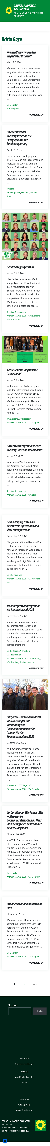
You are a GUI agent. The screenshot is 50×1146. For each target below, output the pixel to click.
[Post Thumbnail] (25, 236)
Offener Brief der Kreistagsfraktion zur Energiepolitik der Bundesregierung (19, 138)
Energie (25, 192)
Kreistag (10, 188)
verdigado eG (22, 1130)
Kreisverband (20, 312)
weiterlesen (36, 114)
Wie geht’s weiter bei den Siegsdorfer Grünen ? (21, 54)
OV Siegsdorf (12, 105)
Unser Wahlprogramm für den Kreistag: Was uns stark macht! (24, 448)
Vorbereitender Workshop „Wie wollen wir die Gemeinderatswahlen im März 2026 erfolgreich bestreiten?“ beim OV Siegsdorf (25, 820)
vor (35, 984)
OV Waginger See (14, 575)
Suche (39, 1011)
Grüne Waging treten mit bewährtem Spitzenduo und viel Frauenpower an (23, 526)
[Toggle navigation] (45, 26)
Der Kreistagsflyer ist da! (21, 267)
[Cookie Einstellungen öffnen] (5, 1140)
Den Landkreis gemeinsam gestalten (29, 15)
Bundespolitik (14, 192)
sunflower (23, 1127)
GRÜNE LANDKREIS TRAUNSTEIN (25, 7)
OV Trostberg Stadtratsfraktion (21, 662)
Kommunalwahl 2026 (17, 315)
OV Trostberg (12, 651)
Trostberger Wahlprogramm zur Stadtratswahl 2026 (23, 608)
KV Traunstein (14, 319)
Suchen (13, 1005)
